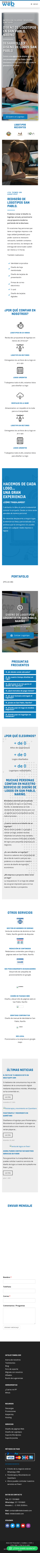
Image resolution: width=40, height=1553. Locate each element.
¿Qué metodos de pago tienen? (21, 691)
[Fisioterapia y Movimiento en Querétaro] (20, 1108)
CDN (30, 1543)
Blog (7, 1366)
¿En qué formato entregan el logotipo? (19, 697)
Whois (7, 1393)
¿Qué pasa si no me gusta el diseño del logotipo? (18, 685)
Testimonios (10, 1363)
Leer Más (8, 1097)
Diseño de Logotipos (13, 1432)
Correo (6, 1296)
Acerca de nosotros (13, 1360)
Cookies (24, 1543)
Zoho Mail (13, 1545)
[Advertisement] (20, 91)
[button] (5, 133)
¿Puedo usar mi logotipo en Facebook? (18, 715)
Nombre (7, 1277)
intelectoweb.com (17, 1513)
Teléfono (7, 1287)
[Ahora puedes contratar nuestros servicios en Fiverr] (20, 1146)
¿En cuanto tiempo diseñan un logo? (19, 678)
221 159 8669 (14, 1499)
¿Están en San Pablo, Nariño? (20, 702)
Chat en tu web (24, 1545)
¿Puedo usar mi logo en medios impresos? (20, 709)
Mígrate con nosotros (14, 1372)
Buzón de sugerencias (14, 1378)
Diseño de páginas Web (14, 1429)
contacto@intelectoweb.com (20, 1510)
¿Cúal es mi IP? (11, 1389)
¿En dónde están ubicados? (19, 672)
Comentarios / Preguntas (14, 1305)
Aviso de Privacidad (12, 1543)
